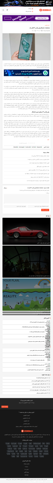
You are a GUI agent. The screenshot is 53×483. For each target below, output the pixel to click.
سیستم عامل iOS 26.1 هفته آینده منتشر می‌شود (40, 177)
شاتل (26, 451)
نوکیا (40, 454)
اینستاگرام (39, 448)
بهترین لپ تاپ (32, 448)
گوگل (18, 456)
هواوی (30, 454)
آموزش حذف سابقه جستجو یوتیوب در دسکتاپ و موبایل (26, 426)
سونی (30, 451)
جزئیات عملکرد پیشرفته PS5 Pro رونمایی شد (40, 156)
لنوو (16, 451)
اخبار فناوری (47, 25)
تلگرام (19, 448)
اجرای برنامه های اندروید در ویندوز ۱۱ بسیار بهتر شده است (38, 181)
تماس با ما (27, 469)
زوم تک (30, 8)
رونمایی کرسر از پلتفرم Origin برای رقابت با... (36, 332)
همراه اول (36, 454)
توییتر (15, 448)
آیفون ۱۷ (20, 443)
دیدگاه (47, 193)
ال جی (36, 446)
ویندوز (8, 454)
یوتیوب (13, 456)
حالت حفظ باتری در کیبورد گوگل (43, 166)
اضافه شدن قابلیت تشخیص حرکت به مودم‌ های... (35, 341)
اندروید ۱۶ (25, 446)
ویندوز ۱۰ (41, 456)
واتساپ (13, 454)
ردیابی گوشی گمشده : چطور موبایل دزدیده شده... (37, 390)
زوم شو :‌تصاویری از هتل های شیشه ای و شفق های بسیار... (39, 276)
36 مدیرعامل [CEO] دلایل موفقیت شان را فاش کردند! (40, 309)
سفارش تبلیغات (26, 464)
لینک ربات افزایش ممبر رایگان (41, 393)
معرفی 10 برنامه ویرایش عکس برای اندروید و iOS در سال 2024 (38, 311)
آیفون (30, 443)
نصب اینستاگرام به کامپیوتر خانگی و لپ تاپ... (38, 381)
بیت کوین (25, 448)
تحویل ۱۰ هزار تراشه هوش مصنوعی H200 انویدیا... (35, 336)
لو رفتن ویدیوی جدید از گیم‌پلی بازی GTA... (36, 322)
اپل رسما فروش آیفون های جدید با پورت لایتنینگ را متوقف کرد (37, 173)
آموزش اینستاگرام (37, 443)
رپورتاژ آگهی (26, 472)
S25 (43, 443)
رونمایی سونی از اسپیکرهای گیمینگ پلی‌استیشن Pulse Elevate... (33, 327)
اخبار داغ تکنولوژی (26, 418)
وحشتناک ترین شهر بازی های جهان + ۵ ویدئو (41, 313)
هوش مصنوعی (24, 454)
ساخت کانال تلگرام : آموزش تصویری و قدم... (38, 384)
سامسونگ (35, 451)
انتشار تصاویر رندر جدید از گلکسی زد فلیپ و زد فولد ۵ (38, 159)
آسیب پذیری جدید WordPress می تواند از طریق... (35, 355)
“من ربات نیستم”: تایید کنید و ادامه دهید (39, 387)
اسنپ (41, 446)
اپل (20, 446)
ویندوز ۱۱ (36, 456)
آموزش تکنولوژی (26, 415)
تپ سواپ (10, 448)
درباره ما (26, 467)
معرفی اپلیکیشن (26, 424)
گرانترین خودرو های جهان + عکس (43, 243)
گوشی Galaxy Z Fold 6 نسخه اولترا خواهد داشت (39, 163)
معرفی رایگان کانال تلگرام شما (41, 378)
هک (18, 454)
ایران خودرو (15, 446)
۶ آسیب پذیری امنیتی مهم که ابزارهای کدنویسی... (35, 370)
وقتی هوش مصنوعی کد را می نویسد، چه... (37, 360)
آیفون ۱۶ (25, 443)
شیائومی (21, 451)
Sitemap (26, 475)
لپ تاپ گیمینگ (11, 451)
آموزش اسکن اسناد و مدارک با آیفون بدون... (36, 350)
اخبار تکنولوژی (26, 421)
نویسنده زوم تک (45, 30)
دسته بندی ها (28, 11)
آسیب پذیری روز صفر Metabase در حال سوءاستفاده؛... (34, 365)
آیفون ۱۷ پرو (14, 443)
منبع (48, 139)
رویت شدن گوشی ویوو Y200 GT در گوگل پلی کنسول (39, 170)
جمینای (41, 451)
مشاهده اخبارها (5, 406)
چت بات (30, 456)
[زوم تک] (45, 10)
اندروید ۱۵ (31, 446)
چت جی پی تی (24, 456)
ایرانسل (9, 446)
